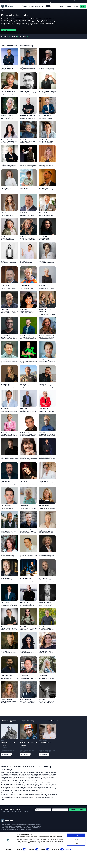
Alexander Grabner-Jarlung (47, 91)
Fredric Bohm (5, 285)
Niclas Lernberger (25, 578)
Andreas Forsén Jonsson (27, 115)
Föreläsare (62, 6)
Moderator (70, 6)
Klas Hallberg (5, 457)
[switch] (37, 849)
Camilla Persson (44, 164)
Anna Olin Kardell (6, 140)
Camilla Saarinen (6, 188)
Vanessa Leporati (6, 699)
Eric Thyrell (23, 261)
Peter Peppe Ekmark (45, 602)
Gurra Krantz (5, 309)
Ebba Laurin (4, 237)
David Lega (23, 212)
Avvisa (76, 843)
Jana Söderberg (44, 360)
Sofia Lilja (23, 651)
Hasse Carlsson (6, 336)
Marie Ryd (4, 554)
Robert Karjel (5, 651)
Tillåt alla (76, 835)
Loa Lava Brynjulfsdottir (8, 91)
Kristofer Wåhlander (45, 457)
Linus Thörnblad (6, 505)
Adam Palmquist (25, 91)
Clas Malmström (44, 188)
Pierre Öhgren (43, 627)
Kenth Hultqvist (24, 433)
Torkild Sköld (5, 67)
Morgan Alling (5, 578)
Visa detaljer (69, 849)
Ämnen (76, 6)
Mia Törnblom (43, 67)
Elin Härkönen (24, 237)
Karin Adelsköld (43, 408)
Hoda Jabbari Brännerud (46, 336)
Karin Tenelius (5, 433)
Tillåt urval (76, 839)
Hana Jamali (23, 309)
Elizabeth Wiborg (44, 237)
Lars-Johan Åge (6, 481)
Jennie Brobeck (6, 384)
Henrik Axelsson (25, 336)
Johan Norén (5, 408)
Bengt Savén (5, 164)
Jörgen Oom (24, 408)
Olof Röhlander (43, 578)
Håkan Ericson (5, 360)
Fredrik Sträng (24, 285)
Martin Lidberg (24, 554)
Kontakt (83, 6)
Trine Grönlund (43, 675)
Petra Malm (23, 627)
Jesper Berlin (24, 384)
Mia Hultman (42, 554)
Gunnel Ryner (43, 285)
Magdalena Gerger (44, 505)
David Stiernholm (44, 212)
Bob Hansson (24, 164)
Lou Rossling (24, 505)
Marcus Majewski (25, 530)
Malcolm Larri (5, 530)
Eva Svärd (42, 261)
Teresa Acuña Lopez (45, 651)
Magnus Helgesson (26, 67)
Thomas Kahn (24, 675)
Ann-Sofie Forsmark (45, 115)
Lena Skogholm (24, 481)
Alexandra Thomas (7, 115)
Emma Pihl (4, 261)
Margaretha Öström (45, 530)
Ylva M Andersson (25, 699)
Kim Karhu (42, 433)
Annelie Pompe (24, 140)
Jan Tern (22, 360)
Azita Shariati (43, 140)
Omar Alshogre (5, 602)
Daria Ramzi (4, 212)
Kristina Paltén (24, 457)
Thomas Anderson (6, 675)
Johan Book (42, 384)
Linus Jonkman (43, 481)
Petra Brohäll (5, 627)
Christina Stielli (24, 188)
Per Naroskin (24, 602)
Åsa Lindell (42, 699)
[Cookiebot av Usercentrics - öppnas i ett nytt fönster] (8, 849)
